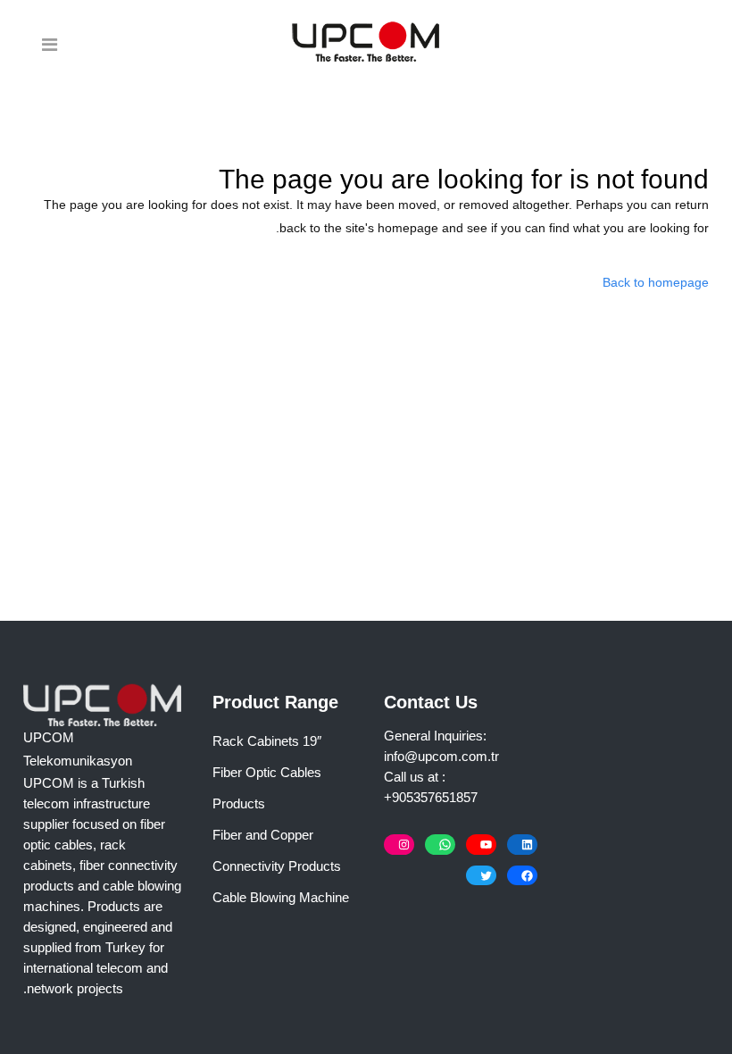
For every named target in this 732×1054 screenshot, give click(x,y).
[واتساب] (440, 844)
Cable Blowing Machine (280, 897)
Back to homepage (656, 282)
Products (238, 803)
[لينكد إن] (522, 844)
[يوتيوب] (481, 844)
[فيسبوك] (522, 876)
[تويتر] (481, 876)
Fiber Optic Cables (266, 772)
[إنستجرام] (399, 844)
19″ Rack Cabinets (266, 741)
